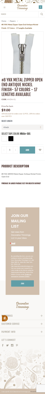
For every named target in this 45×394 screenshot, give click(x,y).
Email (13, 244)
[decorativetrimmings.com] (22, 306)
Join (22, 283)
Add (27, 150)
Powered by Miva (36, 391)
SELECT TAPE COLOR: (11, 133)
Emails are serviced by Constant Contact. (21, 275)
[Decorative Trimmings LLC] (22, 7)
